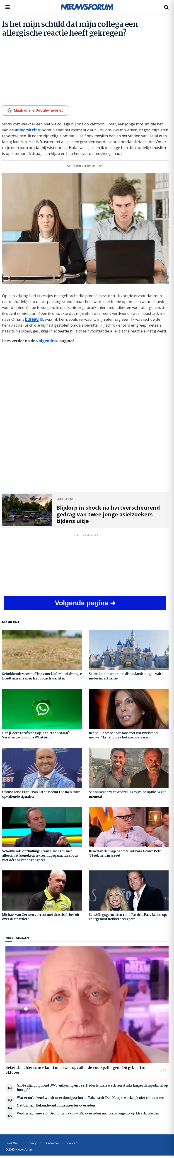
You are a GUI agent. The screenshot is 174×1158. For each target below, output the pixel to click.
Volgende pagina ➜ (85, 603)
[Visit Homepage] (87, 7)
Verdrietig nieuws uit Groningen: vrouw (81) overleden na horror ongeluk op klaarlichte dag (88, 1113)
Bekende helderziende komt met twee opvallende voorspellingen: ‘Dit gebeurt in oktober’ (75, 1070)
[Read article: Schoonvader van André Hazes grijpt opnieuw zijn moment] (129, 768)
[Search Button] (166, 7)
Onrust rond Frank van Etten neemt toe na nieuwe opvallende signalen (41, 794)
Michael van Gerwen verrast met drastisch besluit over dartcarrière (41, 917)
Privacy (32, 1143)
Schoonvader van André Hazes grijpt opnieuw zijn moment (128, 794)
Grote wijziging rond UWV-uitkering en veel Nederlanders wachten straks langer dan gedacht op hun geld (92, 1088)
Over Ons (12, 1143)
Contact (72, 1143)
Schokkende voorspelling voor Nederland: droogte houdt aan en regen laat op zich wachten (42, 676)
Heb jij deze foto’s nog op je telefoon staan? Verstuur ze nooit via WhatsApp (36, 735)
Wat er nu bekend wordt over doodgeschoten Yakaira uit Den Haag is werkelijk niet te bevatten (90, 1098)
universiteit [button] (26, 129)
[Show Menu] (7, 7)
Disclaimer (52, 1143)
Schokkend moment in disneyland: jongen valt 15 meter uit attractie (127, 676)
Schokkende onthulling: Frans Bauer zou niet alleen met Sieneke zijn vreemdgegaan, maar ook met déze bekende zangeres (40, 856)
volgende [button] (45, 340)
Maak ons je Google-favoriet (38, 110)
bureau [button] (32, 319)
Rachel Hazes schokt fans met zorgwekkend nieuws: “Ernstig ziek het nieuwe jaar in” (123, 735)
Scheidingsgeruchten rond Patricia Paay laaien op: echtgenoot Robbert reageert (128, 917)
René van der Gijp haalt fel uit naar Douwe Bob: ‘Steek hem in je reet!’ (125, 854)
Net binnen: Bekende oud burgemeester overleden (56, 1105)
